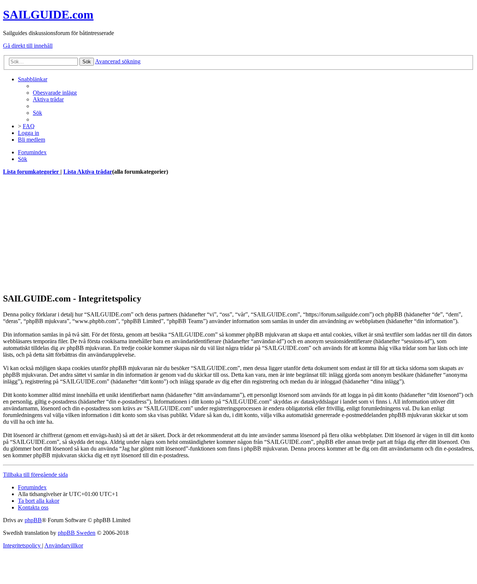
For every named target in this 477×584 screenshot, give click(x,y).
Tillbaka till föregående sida (35, 474)
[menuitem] (55, 92)
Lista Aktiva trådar (87, 171)
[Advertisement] (226, 234)
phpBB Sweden (76, 533)
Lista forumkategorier (31, 171)
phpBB (33, 520)
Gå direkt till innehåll (28, 45)
